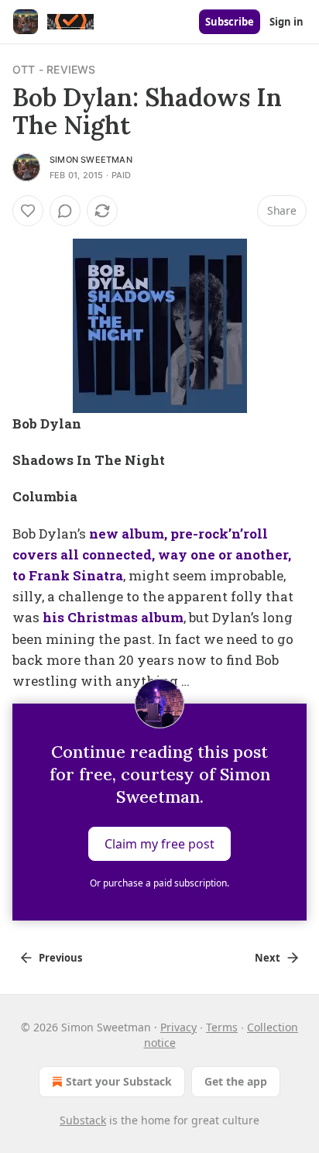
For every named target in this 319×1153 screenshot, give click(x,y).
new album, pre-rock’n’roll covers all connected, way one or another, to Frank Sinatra (151, 554)
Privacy (178, 1027)
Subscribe (229, 22)
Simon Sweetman (91, 159)
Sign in (286, 22)
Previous (60, 958)
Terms (222, 1027)
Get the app (235, 1081)
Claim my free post (159, 843)
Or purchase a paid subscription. (159, 883)
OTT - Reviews (54, 69)
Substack (83, 1120)
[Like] (27, 210)
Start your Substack (119, 1081)
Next (267, 958)
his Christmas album (113, 617)
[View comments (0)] (65, 210)
